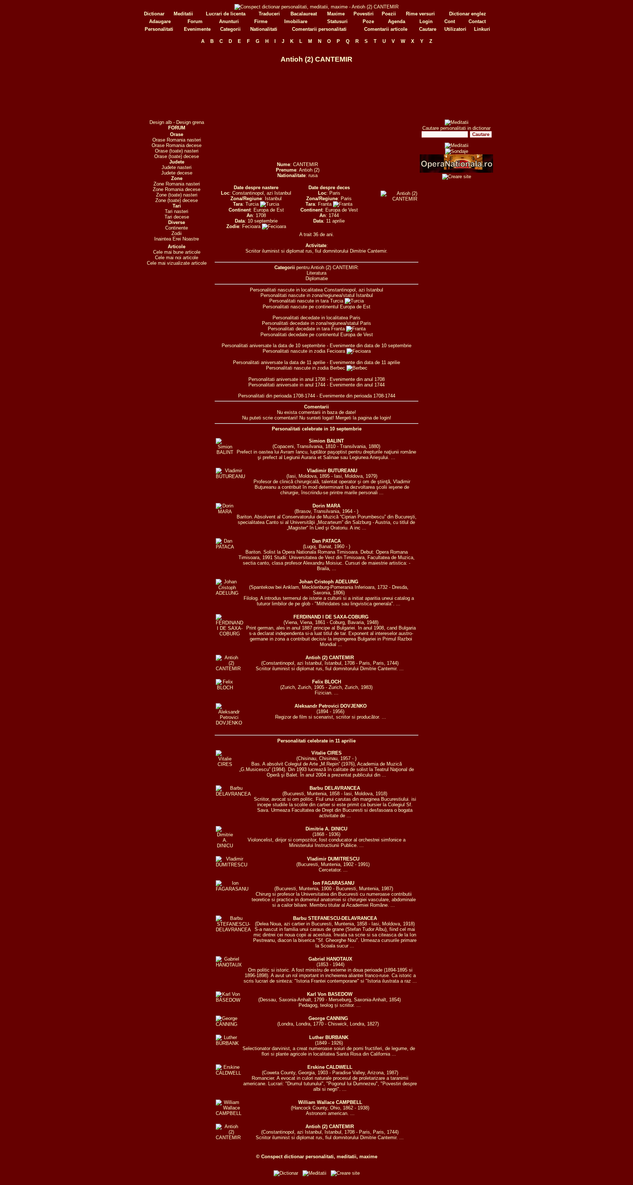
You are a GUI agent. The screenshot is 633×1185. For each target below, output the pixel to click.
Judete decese (176, 173)
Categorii (230, 29)
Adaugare (160, 21)
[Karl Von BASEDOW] (228, 1000)
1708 (261, 215)
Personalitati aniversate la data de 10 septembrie (273, 345)
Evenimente (197, 29)
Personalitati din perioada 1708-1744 (276, 396)
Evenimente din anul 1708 (357, 379)
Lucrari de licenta (225, 13)
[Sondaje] (456, 151)
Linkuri (482, 29)
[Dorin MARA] (225, 511)
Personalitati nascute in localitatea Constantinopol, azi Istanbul (316, 290)
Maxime (336, 13)
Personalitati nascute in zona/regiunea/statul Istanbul (316, 295)
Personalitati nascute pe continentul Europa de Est (316, 306)
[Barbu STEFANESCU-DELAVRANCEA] (233, 929)
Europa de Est (268, 210)
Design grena (190, 122)
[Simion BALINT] (225, 452)
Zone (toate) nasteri (176, 195)
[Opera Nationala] (456, 171)
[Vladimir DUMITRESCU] (231, 864)
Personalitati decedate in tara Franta (307, 328)
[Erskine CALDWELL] (228, 1073)
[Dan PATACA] (225, 547)
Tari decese (176, 217)
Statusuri (337, 21)
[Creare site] (456, 176)
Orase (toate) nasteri (177, 151)
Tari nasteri (176, 211)
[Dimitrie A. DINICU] (225, 845)
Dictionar (154, 13)
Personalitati (159, 29)
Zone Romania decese (176, 189)
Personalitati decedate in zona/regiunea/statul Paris (316, 323)
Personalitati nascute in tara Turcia (307, 301)
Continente (176, 228)
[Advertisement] (176, 81)
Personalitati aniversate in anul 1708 (286, 379)
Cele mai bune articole (176, 252)
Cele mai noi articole (176, 257)
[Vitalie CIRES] (225, 764)
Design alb (160, 122)
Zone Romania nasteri (176, 184)
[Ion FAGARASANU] (232, 889)
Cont (449, 21)
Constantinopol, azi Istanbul (261, 193)
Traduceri (269, 13)
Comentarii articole (385, 29)
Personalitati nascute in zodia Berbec (306, 368)
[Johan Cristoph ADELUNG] (227, 593)
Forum (195, 21)
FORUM (176, 128)
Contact (477, 21)
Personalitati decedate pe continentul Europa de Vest (316, 334)
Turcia (252, 204)
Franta (325, 204)
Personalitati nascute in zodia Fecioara (305, 351)
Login (426, 21)
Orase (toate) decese (176, 156)
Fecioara (252, 226)
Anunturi (229, 21)
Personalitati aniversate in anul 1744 (286, 385)
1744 (334, 215)
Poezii (389, 13)
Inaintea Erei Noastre (176, 239)
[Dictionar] (286, 1173)
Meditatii (183, 13)
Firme (260, 21)
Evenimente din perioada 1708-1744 (357, 396)
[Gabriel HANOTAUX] (229, 965)
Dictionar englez (467, 13)
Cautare (427, 29)
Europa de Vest (341, 210)
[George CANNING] (226, 1024)
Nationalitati (263, 29)
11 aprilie (335, 221)
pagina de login (374, 418)
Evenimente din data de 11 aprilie (365, 362)
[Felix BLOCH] (225, 687)
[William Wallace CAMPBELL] (228, 1113)
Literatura (316, 273)
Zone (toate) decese (176, 200)
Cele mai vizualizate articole (177, 263)
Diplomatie (317, 278)
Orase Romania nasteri (176, 140)
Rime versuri (420, 13)
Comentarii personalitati (319, 29)
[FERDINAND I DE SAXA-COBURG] (229, 633)
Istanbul (273, 198)
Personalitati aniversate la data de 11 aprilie (279, 362)
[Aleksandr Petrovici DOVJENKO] (229, 723)
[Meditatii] (457, 122)
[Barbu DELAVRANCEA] (233, 794)
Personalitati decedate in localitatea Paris (316, 317)
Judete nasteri (177, 167)
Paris (334, 193)
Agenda (396, 21)
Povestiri (363, 13)
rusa (313, 175)
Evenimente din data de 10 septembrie (370, 345)
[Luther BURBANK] (227, 1043)
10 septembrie (263, 221)
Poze (368, 21)
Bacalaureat (303, 13)
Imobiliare (295, 21)
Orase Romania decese (176, 145)
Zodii (176, 233)
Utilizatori (455, 29)
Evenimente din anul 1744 (357, 385)
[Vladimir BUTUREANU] (230, 476)
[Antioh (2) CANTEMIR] (228, 668)
